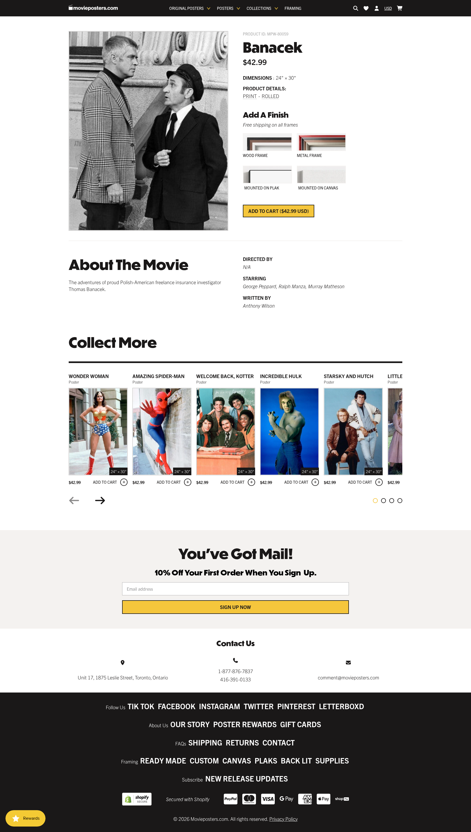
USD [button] (388, 8)
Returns (242, 742)
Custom (204, 760)
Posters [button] (225, 8)
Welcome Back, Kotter (225, 376)
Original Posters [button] (186, 8)
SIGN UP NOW (235, 607)
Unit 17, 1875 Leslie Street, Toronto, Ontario (123, 677)
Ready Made (163, 760)
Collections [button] (259, 8)
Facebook (176, 706)
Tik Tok (141, 706)
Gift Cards (300, 724)
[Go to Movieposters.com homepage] (93, 8)
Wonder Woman (89, 376)
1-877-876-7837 (235, 671)
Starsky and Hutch (348, 376)
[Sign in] (376, 8)
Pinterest (296, 706)
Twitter (259, 706)
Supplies (332, 760)
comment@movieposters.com (348, 677)
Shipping (205, 742)
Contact (278, 742)
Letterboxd (341, 706)
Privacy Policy (283, 819)
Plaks (266, 760)
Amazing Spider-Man (158, 376)
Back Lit (296, 760)
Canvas (236, 760)
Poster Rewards (245, 724)
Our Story (190, 724)
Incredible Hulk (281, 376)
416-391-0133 (235, 679)
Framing (293, 8)
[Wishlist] (366, 8)
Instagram (219, 706)
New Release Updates (246, 778)
